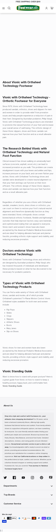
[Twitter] (5, 477)
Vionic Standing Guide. (12, 386)
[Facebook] (14, 477)
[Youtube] (23, 477)
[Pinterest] (41, 477)
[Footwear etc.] (28, 8)
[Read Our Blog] (50, 477)
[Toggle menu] (3, 8)
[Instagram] (32, 477)
